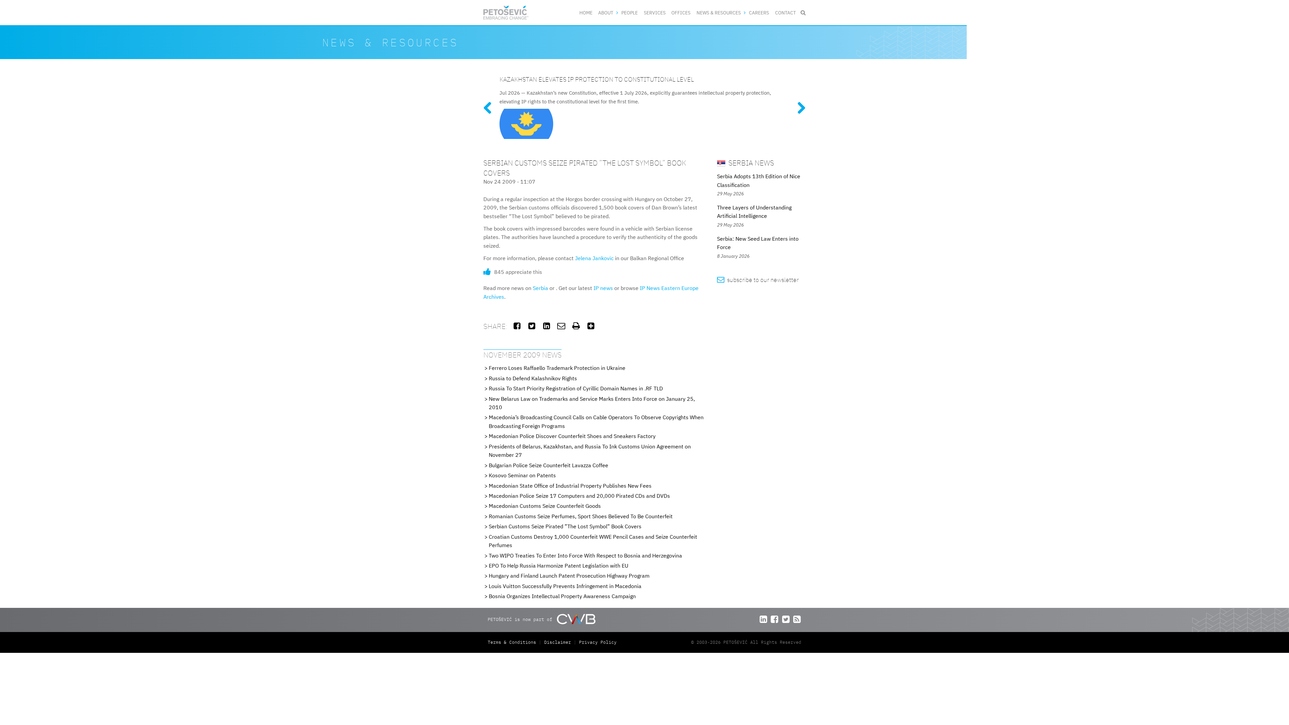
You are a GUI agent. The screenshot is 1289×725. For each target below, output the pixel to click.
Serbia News (750, 162)
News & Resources (719, 12)
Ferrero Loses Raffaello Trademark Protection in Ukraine (557, 368)
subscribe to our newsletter (758, 280)
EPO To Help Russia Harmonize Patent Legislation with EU (558, 565)
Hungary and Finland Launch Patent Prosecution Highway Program (569, 575)
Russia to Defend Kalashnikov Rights (533, 378)
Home (585, 12)
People (629, 12)
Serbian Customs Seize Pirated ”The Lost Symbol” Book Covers (565, 526)
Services (655, 12)
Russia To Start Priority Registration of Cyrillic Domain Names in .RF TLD (576, 388)
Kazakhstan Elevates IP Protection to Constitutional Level (596, 79)
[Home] (506, 12)
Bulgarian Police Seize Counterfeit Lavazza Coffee (548, 465)
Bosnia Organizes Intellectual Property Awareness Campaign (562, 596)
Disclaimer (557, 642)
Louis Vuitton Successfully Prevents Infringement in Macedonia (565, 586)
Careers (759, 12)
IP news (603, 288)
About (605, 12)
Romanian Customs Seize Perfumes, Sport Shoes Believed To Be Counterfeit (581, 516)
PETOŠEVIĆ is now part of (521, 619)
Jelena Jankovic (594, 258)
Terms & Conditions (513, 642)
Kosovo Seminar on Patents (522, 475)
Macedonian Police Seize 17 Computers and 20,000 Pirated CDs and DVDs (579, 495)
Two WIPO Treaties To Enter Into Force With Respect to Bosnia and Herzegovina (585, 555)
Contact (785, 12)
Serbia (540, 288)
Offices (680, 12)
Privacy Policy (598, 642)
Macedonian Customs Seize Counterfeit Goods (545, 505)
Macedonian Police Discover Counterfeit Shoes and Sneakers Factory (572, 436)
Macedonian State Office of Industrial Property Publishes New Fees (570, 485)
